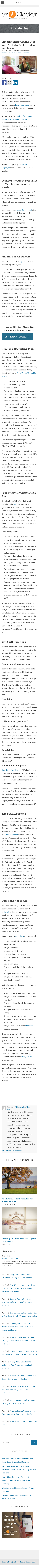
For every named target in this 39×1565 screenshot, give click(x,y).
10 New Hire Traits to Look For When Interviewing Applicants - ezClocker (19, 1389)
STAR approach (11, 834)
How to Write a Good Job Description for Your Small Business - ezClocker (17, 1302)
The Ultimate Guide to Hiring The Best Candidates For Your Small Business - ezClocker (18, 1288)
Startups (26, 53)
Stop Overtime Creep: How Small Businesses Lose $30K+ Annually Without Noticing (19, 1469)
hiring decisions (22, 105)
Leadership (6, 53)
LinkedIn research (24, 210)
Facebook (18, 1150)
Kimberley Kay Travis (18, 1108)
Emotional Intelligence (12, 770)
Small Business (16, 53)
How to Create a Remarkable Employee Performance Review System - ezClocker (19, 1340)
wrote (16, 504)
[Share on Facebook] (4, 82)
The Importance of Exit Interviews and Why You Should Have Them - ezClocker (17, 1326)
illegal (6, 912)
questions (19, 936)
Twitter (7, 1150)
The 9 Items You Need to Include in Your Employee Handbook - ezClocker (17, 1364)
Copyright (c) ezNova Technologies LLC (18, 1562)
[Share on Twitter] (9, 82)
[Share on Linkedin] (15, 82)
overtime (29, 1025)
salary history (26, 1056)
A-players (23, 261)
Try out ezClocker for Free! (17, 336)
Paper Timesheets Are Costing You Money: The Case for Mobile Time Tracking (16, 1480)
